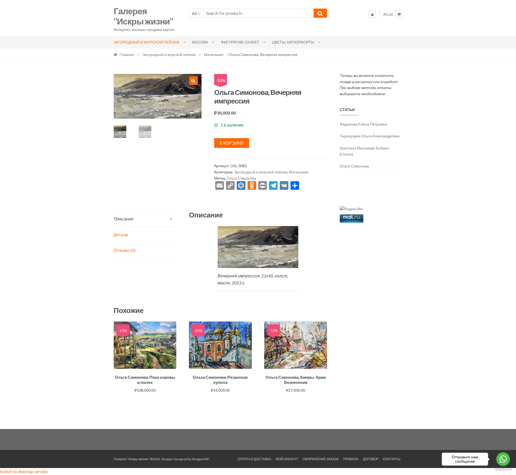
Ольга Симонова (241, 178)
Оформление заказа (321, 459)
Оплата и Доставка (254, 459)
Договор (370, 459)
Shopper (167, 459)
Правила (351, 459)
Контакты (391, 459)
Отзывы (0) (124, 250)
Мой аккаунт (287, 459)
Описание (124, 218)
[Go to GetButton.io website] (503, 469)
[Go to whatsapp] (503, 459)
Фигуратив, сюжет (240, 42)
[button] (193, 80)
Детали (121, 234)
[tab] (145, 219)
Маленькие (214, 54)
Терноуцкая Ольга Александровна (370, 136)
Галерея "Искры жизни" (143, 16)
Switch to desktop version (24, 471)
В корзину (232, 142)
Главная (127, 54)
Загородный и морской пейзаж (147, 42)
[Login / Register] (372, 14)
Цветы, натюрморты (293, 42)
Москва (200, 42)
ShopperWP (200, 459)
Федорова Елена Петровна (363, 124)
